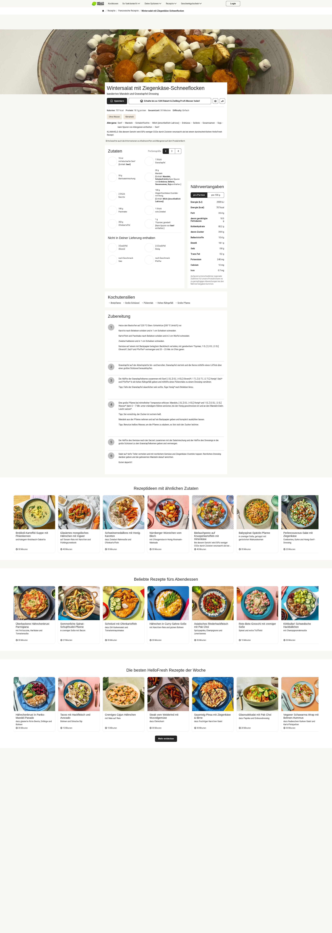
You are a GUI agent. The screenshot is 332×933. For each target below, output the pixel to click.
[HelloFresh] (98, 4)
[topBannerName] (166, 22)
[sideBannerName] (207, 161)
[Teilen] (222, 101)
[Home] (103, 11)
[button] (144, 151)
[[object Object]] (215, 101)
